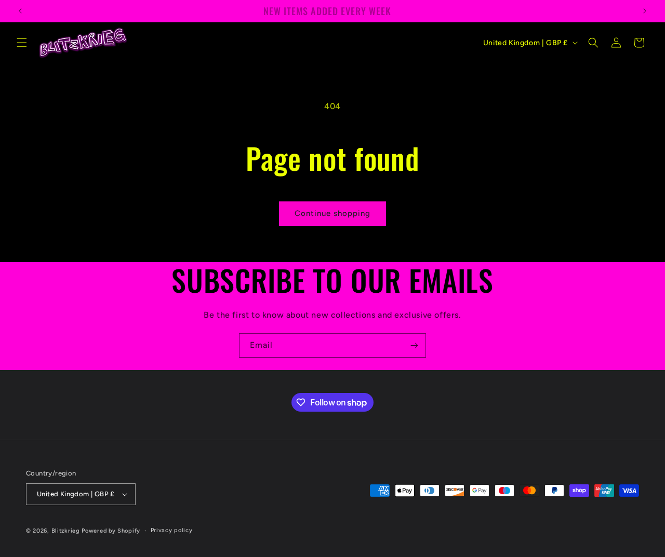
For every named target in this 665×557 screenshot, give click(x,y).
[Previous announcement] (20, 11)
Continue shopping (332, 213)
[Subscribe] (414, 345)
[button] (21, 42)
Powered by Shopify (111, 530)
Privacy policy (172, 530)
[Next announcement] (644, 11)
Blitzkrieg (65, 530)
